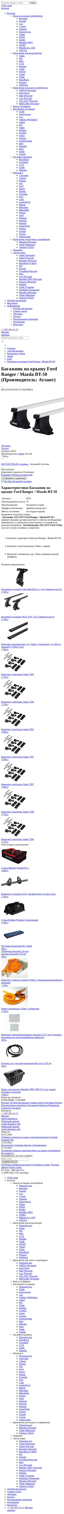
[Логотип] (6, 5)
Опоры (22, 138)
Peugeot (23, 218)
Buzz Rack (24, 93)
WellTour (23, 85)
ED (20, 125)
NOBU (22, 45)
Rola (21, 149)
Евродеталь (25, 32)
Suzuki (22, 154)
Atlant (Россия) (26, 258)
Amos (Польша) (27, 255)
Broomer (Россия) (27, 260)
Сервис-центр (20, 311)
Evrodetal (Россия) (28, 271)
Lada (21, 199)
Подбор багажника (16, 300)
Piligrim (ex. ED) (27, 48)
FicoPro (22, 133)
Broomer (23, 18)
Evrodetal (23, 162)
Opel (21, 215)
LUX (21, 64)
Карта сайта (15, 1167)
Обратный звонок (10, 1121)
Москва (5, 332)
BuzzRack (24, 79)
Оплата (17, 316)
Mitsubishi (24, 210)
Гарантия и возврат (11, 1108)
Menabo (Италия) (27, 242)
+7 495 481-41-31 (9, 329)
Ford (21, 186)
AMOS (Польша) (27, 90)
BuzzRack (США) (28, 263)
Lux (21, 24)
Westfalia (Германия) (29, 290)
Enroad (22, 21)
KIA (21, 197)
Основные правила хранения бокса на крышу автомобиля (30, 1150)
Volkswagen (25, 236)
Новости (43, 1105)
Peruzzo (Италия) (27, 282)
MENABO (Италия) (29, 103)
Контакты (18, 324)
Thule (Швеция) (27, 244)
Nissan (22, 212)
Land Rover (24, 202)
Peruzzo (23, 82)
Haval (22, 189)
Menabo (23, 146)
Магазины (12, 303)
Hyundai (23, 194)
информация (13, 306)
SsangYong (24, 226)
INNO (22, 37)
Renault (22, 223)
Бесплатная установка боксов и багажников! (23, 1145)
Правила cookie (42, 1164)
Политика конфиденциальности (17, 1164)
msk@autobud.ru (9, 1118)
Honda (22, 191)
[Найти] (2, 341)
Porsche (22, 220)
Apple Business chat (10, 1124)
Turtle (22, 69)
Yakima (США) (26, 247)
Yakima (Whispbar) (28, 119)
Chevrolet (23, 175)
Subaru (22, 228)
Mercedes (23, 207)
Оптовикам (19, 322)
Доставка (17, 314)
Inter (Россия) (25, 95)
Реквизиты (53, 1105)
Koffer (22, 40)
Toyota (22, 234)
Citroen (22, 178)
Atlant (22, 34)
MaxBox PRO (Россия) (30, 279)
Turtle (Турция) (26, 287)
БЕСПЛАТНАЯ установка (15, 464)
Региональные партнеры (25, 319)
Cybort (22, 26)
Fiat (21, 183)
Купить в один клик (22, 474)
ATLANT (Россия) (28, 101)
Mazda (22, 204)
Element (23, 29)
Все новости (7, 1153)
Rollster (22, 66)
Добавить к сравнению (15, 478)
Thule (22, 77)
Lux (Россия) (25, 98)
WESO (22, 71)
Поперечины (25, 141)
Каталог (5, 1102)
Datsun (22, 181)
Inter (21, 61)
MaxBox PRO (26, 42)
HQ (21, 58)
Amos (22, 56)
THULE (23, 50)
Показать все (25, 1185)
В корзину (6, 474)
